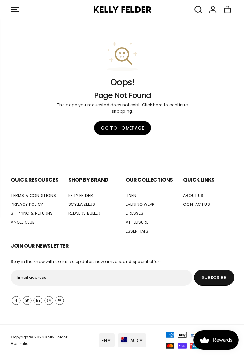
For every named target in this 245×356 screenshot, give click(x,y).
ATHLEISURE (137, 222)
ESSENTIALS (137, 231)
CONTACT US (196, 204)
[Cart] (227, 9)
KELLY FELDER (80, 195)
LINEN (131, 195)
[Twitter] (27, 300)
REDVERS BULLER (84, 213)
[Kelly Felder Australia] (122, 9)
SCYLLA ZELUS (81, 204)
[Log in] (212, 9)
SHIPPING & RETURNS (32, 213)
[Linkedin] (38, 300)
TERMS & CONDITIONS (33, 195)
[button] (15, 10)
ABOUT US (193, 195)
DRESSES (134, 213)
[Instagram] (48, 300)
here (158, 105)
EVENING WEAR (140, 204)
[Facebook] (16, 300)
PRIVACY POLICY (27, 204)
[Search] (198, 9)
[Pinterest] (59, 300)
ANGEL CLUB (23, 222)
